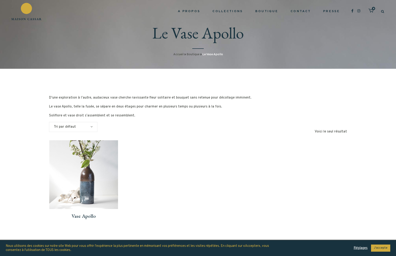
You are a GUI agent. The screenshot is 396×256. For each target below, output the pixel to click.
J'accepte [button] (381, 248)
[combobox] (73, 127)
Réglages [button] (361, 248)
